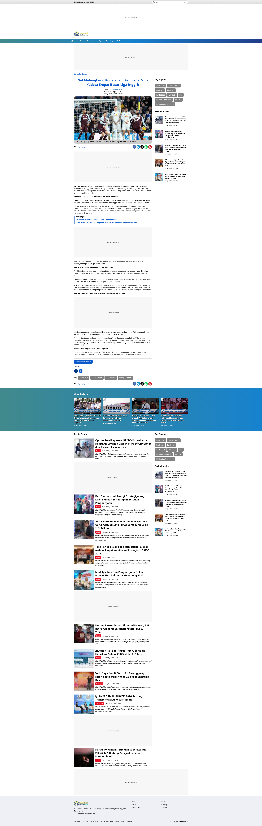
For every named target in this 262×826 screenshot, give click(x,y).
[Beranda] (72, 41)
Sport (101, 41)
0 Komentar (81, 147)
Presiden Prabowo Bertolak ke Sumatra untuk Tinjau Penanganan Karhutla (115, 418)
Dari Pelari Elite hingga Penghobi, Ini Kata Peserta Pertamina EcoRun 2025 (107, 223)
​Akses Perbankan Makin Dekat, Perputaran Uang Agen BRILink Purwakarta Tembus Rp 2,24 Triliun (176, 148)
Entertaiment (92, 41)
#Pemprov (160, 85)
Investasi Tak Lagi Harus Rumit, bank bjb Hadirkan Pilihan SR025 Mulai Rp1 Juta (120, 652)
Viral (75, 41)
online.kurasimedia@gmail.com (86, 813)
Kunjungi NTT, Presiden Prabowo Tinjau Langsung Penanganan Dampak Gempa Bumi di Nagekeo (87, 419)
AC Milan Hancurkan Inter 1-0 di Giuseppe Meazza (97, 220)
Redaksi (77, 821)
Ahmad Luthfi (174, 85)
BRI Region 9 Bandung (165, 104)
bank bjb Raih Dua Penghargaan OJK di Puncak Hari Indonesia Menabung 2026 (176, 176)
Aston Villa (84, 378)
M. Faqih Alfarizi (116, 89)
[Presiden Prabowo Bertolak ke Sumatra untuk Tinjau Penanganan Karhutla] (116, 406)
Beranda (77, 74)
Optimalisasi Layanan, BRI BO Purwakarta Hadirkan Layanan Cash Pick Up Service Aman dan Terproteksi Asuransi (176, 120)
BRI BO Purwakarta (163, 100)
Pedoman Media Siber (90, 821)
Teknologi (109, 41)
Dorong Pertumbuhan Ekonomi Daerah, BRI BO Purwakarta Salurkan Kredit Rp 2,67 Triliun (122, 629)
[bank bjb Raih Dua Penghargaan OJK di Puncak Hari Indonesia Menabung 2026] (159, 177)
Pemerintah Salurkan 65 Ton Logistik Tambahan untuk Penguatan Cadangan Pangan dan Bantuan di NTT (144, 419)
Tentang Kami (120, 821)
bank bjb (159, 90)
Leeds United (97, 378)
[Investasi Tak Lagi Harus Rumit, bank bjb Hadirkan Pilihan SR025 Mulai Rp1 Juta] (84, 658)
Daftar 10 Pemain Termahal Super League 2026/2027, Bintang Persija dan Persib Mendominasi (120, 753)
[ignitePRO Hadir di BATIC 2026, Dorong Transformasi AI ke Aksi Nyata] (84, 704)
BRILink (178, 100)
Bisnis (82, 41)
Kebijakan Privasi (106, 821)
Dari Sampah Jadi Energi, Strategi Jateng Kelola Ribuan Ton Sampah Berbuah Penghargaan (175, 134)
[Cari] (184, 2)
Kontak (129, 821)
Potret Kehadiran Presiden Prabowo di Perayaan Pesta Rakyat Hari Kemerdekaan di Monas (172, 419)
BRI (180, 95)
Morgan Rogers (125, 378)
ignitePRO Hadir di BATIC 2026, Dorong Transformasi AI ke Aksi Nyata (118, 697)
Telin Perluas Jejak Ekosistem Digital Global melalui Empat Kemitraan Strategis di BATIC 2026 (175, 163)
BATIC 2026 (160, 95)
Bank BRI (170, 90)
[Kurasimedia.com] (81, 34)
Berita (98, 507)
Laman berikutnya (83, 362)
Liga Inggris (110, 378)
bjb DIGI (172, 95)
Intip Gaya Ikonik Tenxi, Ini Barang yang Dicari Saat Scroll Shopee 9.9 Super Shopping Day (122, 677)
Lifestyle (119, 41)
